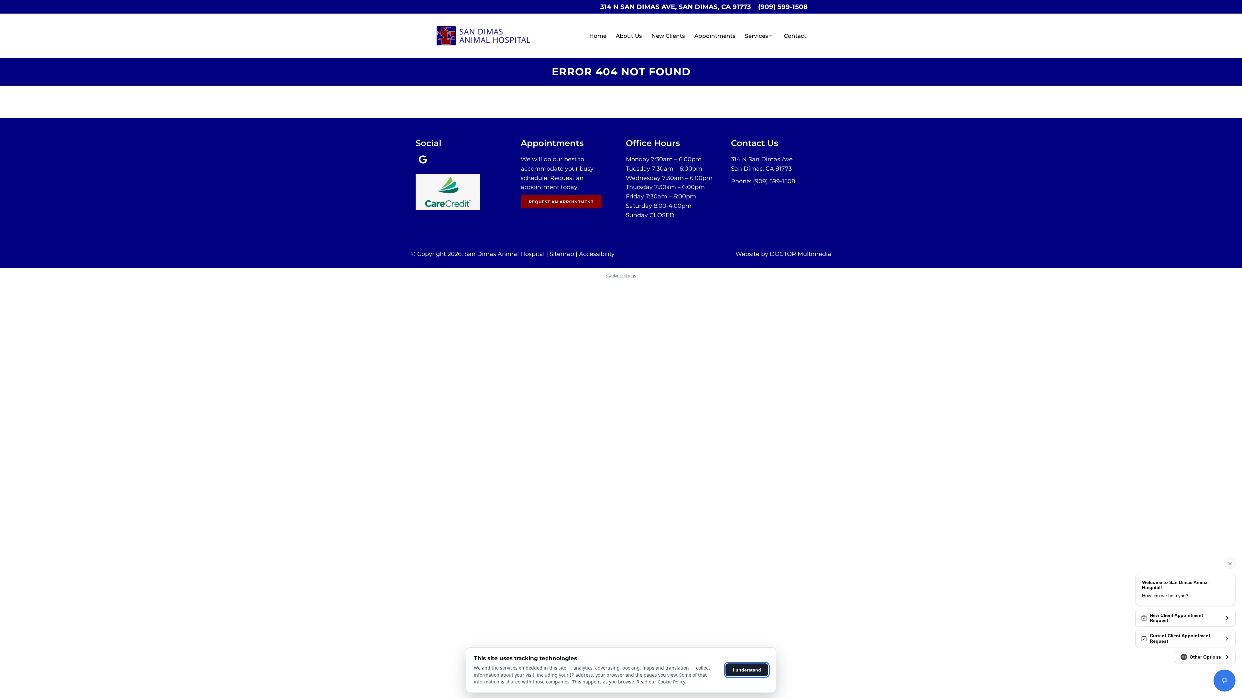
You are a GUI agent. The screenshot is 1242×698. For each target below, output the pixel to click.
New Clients (668, 36)
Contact (795, 36)
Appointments (714, 36)
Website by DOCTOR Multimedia (783, 254)
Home (597, 36)
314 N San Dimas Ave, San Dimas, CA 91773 (675, 7)
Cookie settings (621, 275)
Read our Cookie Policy (661, 682)
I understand (747, 669)
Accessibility (597, 254)
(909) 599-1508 (783, 7)
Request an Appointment (561, 201)
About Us (629, 36)
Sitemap (562, 254)
